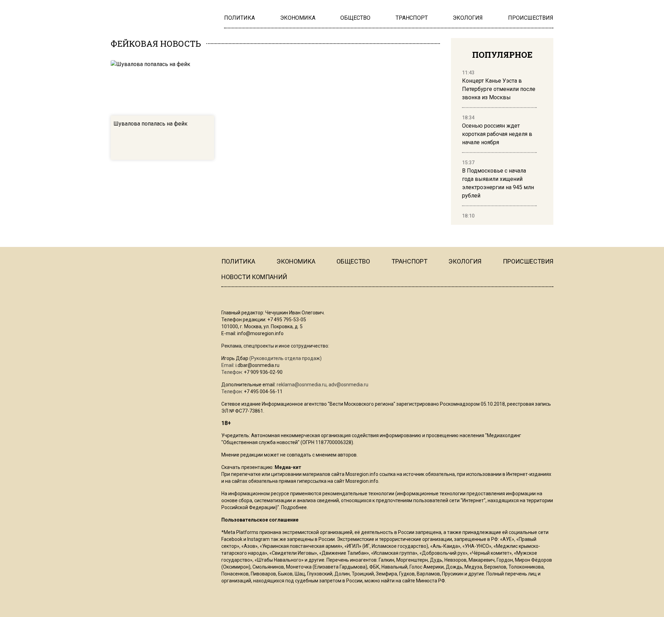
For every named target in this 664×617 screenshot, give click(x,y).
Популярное (502, 54)
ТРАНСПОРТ (409, 261)
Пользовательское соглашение (259, 520)
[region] (499, 144)
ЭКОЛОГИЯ (465, 261)
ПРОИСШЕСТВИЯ (528, 261)
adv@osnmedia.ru (348, 384)
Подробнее (294, 507)
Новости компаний (254, 276)
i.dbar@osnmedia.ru (257, 365)
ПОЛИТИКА (238, 261)
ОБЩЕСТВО (353, 261)
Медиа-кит (288, 467)
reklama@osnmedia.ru (301, 384)
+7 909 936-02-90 (263, 372)
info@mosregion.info (260, 333)
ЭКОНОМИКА (296, 261)
